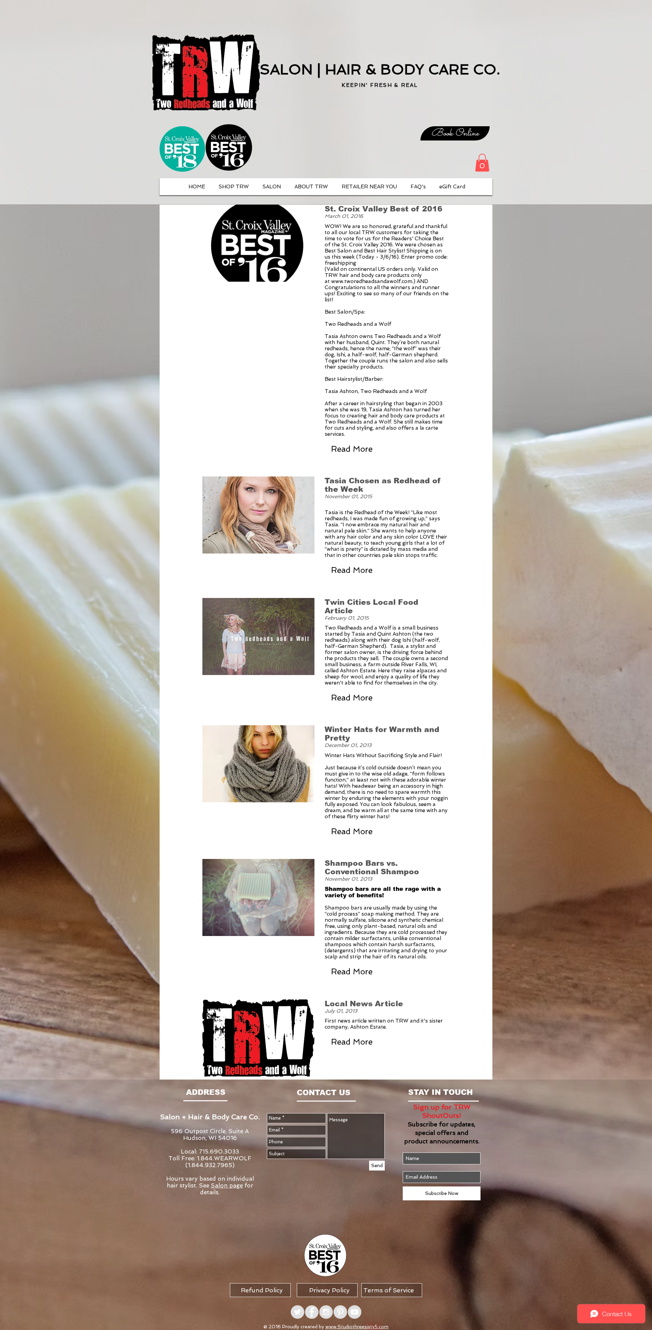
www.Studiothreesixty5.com (356, 1326)
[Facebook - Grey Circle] (312, 1312)
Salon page (227, 1185)
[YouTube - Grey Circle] (354, 1312)
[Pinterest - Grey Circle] (340, 1312)
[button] (482, 163)
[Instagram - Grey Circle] (326, 1312)
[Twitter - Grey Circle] (297, 1312)
